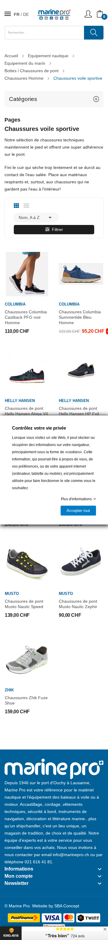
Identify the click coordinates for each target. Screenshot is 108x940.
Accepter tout (78, 510)
